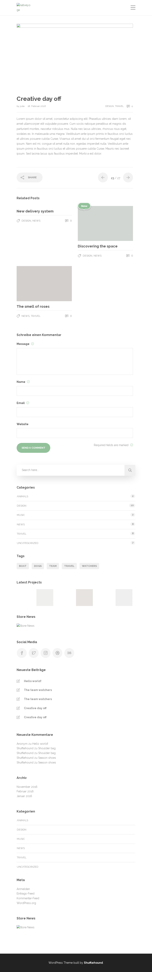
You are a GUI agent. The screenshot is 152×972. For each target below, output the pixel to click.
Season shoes (47, 757)
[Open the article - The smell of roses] (30, 283)
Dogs (38, 565)
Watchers (89, 565)
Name (21, 381)
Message (23, 343)
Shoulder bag (47, 748)
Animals (22, 496)
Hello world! (32, 681)
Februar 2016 (25, 791)
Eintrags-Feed (25, 893)
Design (109, 106)
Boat (23, 565)
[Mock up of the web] (104, 597)
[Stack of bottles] (25, 597)
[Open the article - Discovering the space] (91, 223)
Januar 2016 (24, 796)
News (36, 220)
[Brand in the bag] (64, 597)
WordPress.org (26, 903)
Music (21, 514)
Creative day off (35, 708)
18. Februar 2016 (37, 106)
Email (21, 403)
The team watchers (38, 690)
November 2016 (27, 786)
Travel (119, 106)
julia (22, 106)
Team (53, 565)
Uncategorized (27, 543)
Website (22, 424)
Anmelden (23, 889)
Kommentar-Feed (28, 898)
